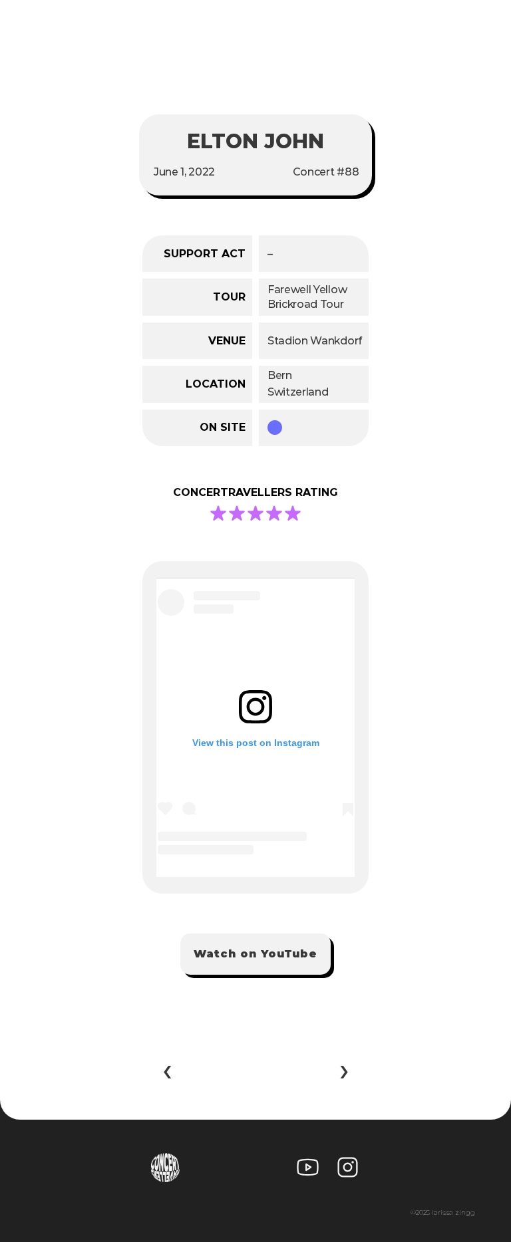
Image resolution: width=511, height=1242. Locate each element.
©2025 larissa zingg (443, 1212)
